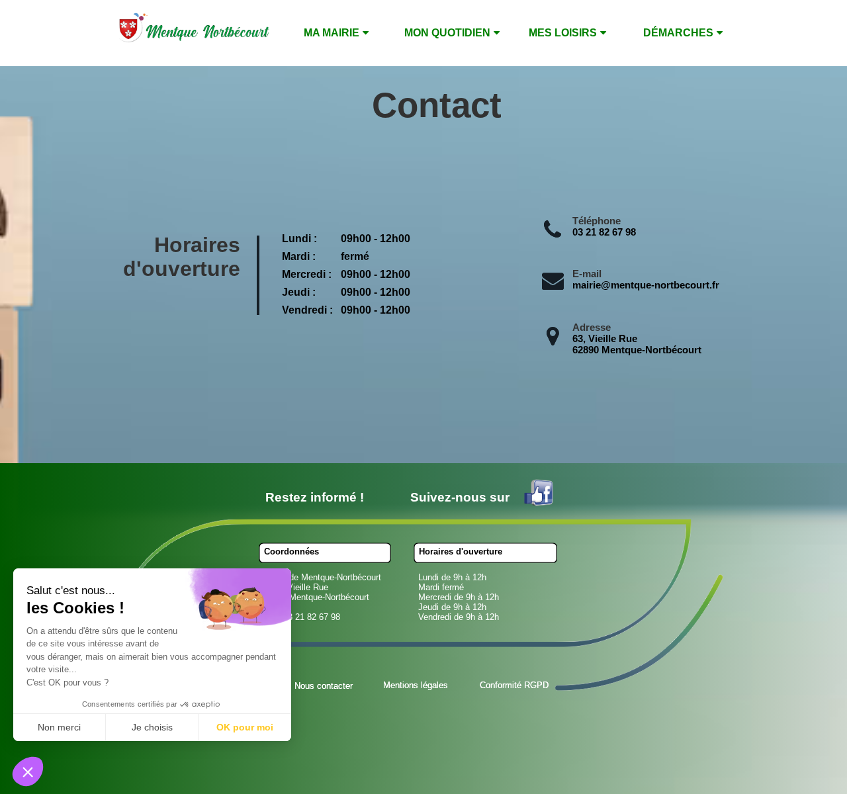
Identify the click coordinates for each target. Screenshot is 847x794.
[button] (28, 771)
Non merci (59, 727)
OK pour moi (244, 727)
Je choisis (152, 727)
